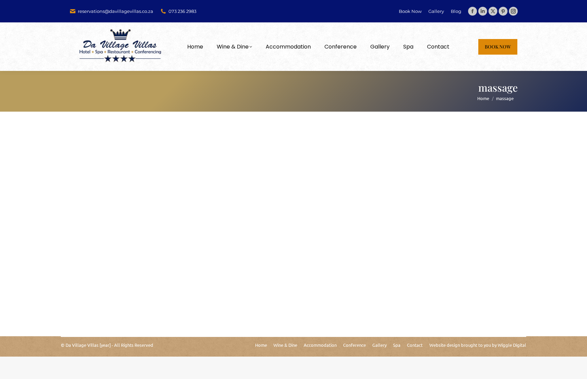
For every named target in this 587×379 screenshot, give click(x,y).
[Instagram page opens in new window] (513, 11)
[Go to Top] (577, 369)
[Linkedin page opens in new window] (482, 11)
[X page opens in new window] (492, 11)
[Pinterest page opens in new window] (503, 11)
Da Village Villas (82, 345)
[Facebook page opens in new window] (472, 11)
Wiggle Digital (512, 345)
